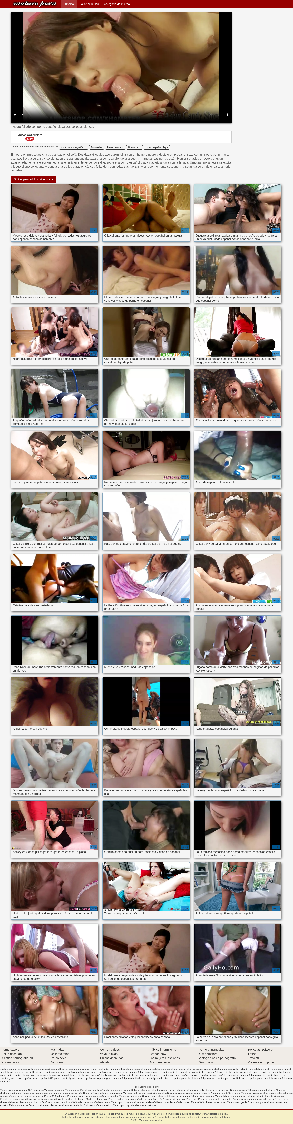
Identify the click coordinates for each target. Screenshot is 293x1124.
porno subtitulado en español (240, 1078)
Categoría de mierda (117, 4)
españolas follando (154, 1069)
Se (43, 1102)
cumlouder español (132, 1069)
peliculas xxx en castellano (61, 1075)
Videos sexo (183, 1102)
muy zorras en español (128, 1072)
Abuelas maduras (242, 1099)
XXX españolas (158, 1093)
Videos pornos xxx (220, 1090)
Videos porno (72, 1090)
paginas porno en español (155, 1072)
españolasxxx (187, 1069)
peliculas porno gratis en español (262, 1072)
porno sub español (214, 1078)
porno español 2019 (42, 1078)
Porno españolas (92, 1096)
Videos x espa (103, 1102)
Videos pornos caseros (198, 1093)
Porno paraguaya (257, 1102)
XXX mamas (277, 1096)
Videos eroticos (104, 1105)
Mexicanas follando (30, 1102)
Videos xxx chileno (144, 1102)
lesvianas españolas (44, 1072)
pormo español (217, 1075)
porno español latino (88, 1078)
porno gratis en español (112, 1078)
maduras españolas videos (101, 1072)
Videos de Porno (42, 1096)
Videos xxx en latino (72, 1105)
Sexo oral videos (176, 1093)
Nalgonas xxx (218, 1093)
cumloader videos (87, 1069)
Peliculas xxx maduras (12, 1099)
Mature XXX (197, 1102)
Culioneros (89, 1105)
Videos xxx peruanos (130, 1096)
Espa (267, 1096)
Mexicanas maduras (274, 1093)
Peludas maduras (18, 1105)
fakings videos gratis (207, 1069)
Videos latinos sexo (225, 1096)
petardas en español (158, 1075)
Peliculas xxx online (90, 1090)
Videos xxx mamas (54, 1090)
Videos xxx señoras (149, 1099)
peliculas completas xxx (182, 1072)
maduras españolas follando (71, 1072)
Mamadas (96, 147)
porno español (23, 1078)
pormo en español (198, 1075)
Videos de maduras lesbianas (70, 1099)
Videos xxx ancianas (216, 1102)
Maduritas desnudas (221, 1099)
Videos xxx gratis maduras (39, 1099)
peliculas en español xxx (209, 1072)
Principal (68, 4)
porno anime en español (239, 1075)
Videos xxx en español (202, 1096)
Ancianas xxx (54, 1105)
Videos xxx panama (252, 1093)
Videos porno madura (20, 1096)
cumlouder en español (110, 1069)
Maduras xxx (71, 1093)
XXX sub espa (58, 1096)
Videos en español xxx (24, 1093)
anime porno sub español (46, 1069)
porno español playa (157, 147)
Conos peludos (110, 1096)
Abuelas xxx (107, 1090)
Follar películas (89, 4)
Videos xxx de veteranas (136, 1093)
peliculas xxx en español (89, 1075)
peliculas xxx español (114, 1075)
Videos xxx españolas (34, 4)
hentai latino (255, 1069)
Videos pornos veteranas (13, 1090)
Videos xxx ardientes (165, 1102)
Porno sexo (134, 147)
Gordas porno (149, 1096)
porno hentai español (192, 1078)
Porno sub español (179, 1090)
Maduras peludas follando (250, 1096)
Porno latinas (183, 1096)
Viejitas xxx (13, 1102)
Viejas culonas (100, 1093)
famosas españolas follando (233, 1069)
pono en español (179, 1075)
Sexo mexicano (238, 1090)
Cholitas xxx (85, 1093)
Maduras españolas (145, 1105)
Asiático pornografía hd (73, 147)
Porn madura (116, 1093)
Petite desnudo (115, 147)
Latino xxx (58, 1093)
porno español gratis (65, 1078)
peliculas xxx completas (33, 1075)
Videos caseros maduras (58, 1102)
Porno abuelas (75, 1096)
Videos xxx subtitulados (127, 1090)
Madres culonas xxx (96, 1099)
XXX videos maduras (83, 1102)
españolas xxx (172, 1069)
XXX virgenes (233, 1093)
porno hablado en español (139, 1078)
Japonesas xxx (44, 1093)
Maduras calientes (199, 1090)
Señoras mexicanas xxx (173, 1099)
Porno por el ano (38, 1105)
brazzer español (68, 1069)
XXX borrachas (35, 1090)
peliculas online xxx (233, 1072)
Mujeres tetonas (166, 1096)
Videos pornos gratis (122, 1102)
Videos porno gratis (123, 1105)
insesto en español (22, 1072)
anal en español (8, 1069)
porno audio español (263, 1075)
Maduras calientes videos (154, 1090)
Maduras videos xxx (263, 1099)
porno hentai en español (167, 1078)
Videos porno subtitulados (261, 1090)
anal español (25, 1069)
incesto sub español (273, 1069)
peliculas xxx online (136, 1075)
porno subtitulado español (271, 1078)
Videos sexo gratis (237, 1102)
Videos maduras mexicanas (123, 1099)
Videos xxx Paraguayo (198, 1099)
